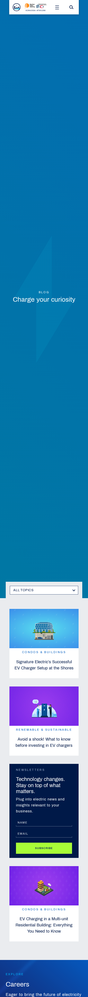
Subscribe (44, 848)
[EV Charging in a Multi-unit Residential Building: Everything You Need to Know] (44, 885)
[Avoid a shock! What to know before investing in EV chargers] (44, 706)
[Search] (71, 7)
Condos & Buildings (44, 652)
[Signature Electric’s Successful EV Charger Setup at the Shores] (44, 628)
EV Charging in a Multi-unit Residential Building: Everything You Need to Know (44, 925)
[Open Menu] (57, 7)
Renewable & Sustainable (44, 729)
